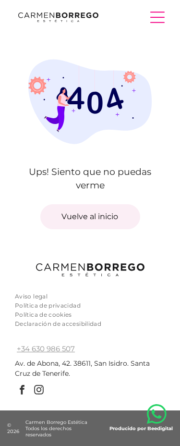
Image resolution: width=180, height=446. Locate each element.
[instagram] (39, 391)
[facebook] (22, 391)
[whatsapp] (156, 415)
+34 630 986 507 (46, 348)
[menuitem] (90, 296)
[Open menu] (157, 17)
